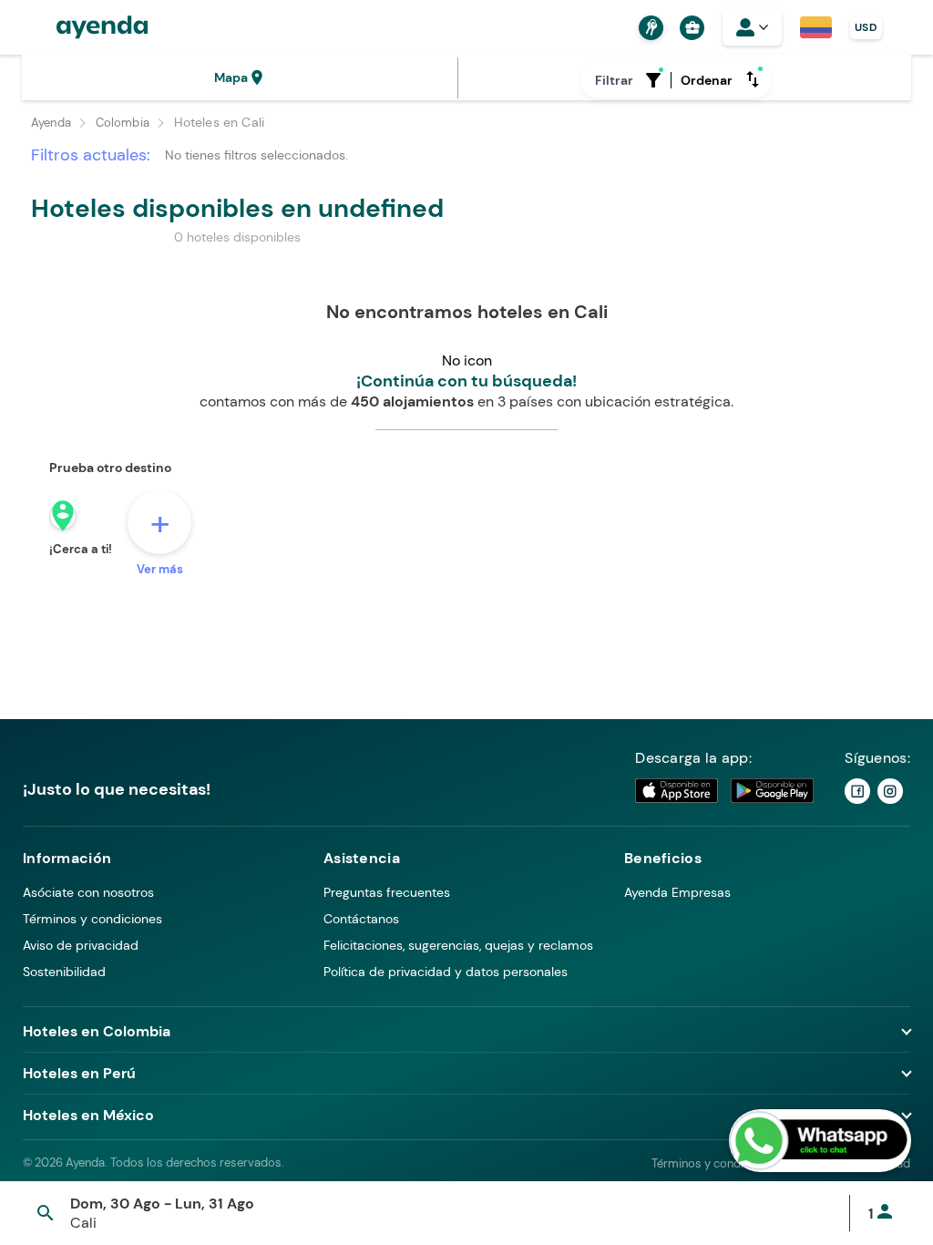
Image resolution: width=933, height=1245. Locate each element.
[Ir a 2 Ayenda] (890, 791)
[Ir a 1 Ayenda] (857, 791)
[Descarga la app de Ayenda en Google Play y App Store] (725, 790)
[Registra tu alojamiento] (648, 27)
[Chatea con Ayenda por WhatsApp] (820, 1140)
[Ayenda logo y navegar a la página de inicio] (84, 27)
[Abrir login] (752, 27)
